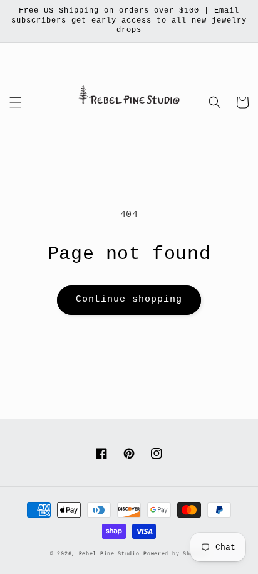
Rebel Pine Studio (109, 554)
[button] (15, 102)
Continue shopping (129, 299)
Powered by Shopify (175, 554)
